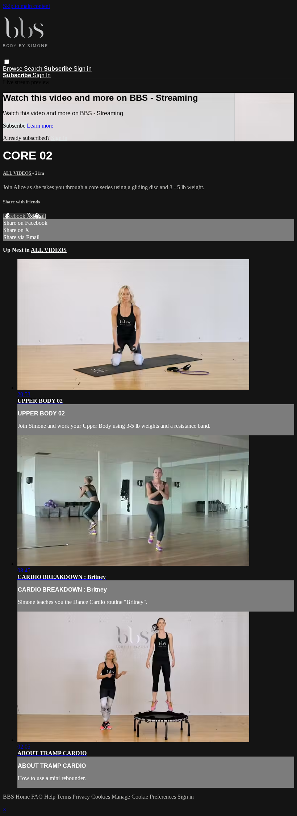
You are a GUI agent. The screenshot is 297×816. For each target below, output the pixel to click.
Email (39, 216)
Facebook (15, 216)
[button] (6, 61)
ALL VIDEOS (17, 173)
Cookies (101, 797)
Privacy (81, 797)
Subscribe (15, 126)
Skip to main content (26, 6)
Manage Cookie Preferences (144, 797)
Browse (13, 69)
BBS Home (16, 797)
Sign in (83, 69)
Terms (64, 797)
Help (50, 797)
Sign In (42, 75)
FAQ (37, 797)
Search (34, 69)
